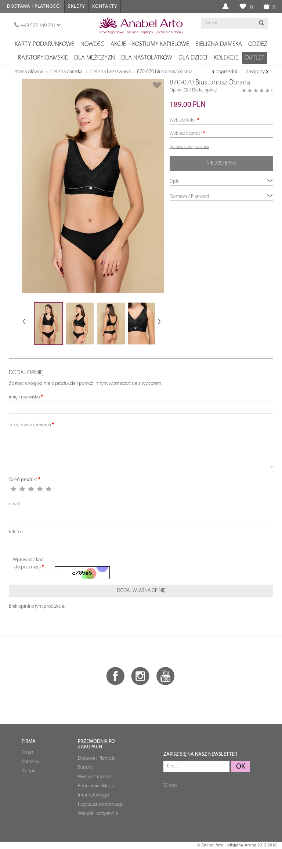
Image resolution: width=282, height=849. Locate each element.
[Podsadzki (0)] (242, 6)
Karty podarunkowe (44, 44)
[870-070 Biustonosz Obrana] (93, 186)
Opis (174, 181)
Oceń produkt (23, 480)
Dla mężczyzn (94, 58)
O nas (27, 752)
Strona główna (28, 72)
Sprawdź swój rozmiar (189, 147)
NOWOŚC (92, 44)
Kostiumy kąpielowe (160, 44)
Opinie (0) (179, 90)
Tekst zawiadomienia (30, 425)
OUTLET (254, 58)
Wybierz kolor (183, 120)
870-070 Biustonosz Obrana (164, 72)
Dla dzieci (192, 58)
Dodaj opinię (204, 90)
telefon (16, 532)
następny (256, 72)
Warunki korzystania (98, 813)
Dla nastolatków (146, 58)
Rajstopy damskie (43, 58)
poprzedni (225, 72)
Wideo (170, 785)
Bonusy (85, 767)
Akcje (118, 44)
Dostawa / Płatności (189, 196)
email (14, 504)
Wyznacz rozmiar (95, 777)
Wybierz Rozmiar (186, 133)
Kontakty (104, 6)
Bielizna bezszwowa (110, 72)
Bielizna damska (218, 44)
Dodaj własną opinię (141, 590)
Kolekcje (226, 58)
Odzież (257, 44)
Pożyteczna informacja (100, 804)
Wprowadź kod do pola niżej (28, 563)
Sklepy (76, 6)
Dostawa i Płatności (34, 6)
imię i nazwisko (24, 397)
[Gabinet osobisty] (225, 6)
